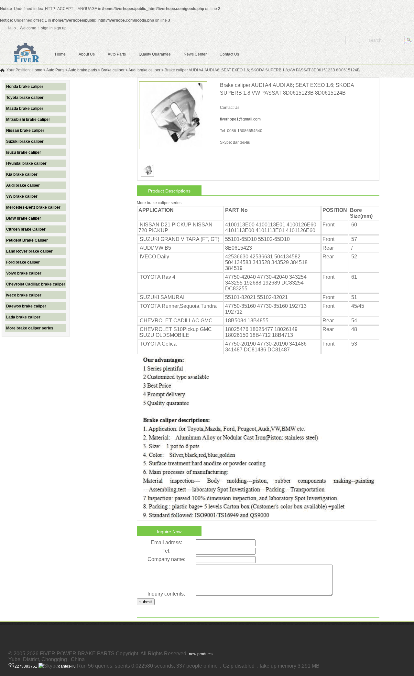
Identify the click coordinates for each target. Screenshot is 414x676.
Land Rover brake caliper (29, 251)
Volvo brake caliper (23, 273)
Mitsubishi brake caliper (28, 119)
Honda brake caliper (24, 86)
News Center (195, 54)
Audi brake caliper (144, 70)
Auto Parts (117, 54)
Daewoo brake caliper (26, 306)
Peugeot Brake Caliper (27, 240)
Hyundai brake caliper (26, 163)
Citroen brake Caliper (26, 229)
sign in (47, 28)
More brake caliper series (29, 328)
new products (200, 654)
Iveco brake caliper (23, 295)
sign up (61, 28)
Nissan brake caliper (25, 130)
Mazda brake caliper (24, 108)
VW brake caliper (22, 196)
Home (60, 54)
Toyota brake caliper (25, 97)
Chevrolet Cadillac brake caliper (35, 284)
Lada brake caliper (23, 317)
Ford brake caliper (23, 262)
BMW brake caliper (23, 218)
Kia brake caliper (22, 174)
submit (145, 601)
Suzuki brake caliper (25, 141)
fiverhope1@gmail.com (240, 119)
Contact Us (229, 54)
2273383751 (25, 666)
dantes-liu (67, 666)
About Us (87, 54)
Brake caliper (113, 70)
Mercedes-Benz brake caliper (33, 207)
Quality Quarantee (155, 54)
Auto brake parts (82, 70)
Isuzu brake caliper (23, 152)
